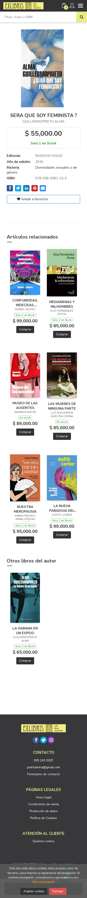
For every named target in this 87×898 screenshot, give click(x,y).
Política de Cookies (43, 818)
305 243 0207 (43, 760)
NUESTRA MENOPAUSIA (25, 509)
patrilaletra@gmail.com (43, 767)
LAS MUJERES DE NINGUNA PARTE (62, 406)
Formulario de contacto (43, 774)
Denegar (58, 891)
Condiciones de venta (43, 804)
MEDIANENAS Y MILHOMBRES (62, 304)
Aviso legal (44, 797)
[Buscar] (81, 17)
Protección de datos (43, 811)
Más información (43, 882)
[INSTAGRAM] (51, 740)
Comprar (25, 329)
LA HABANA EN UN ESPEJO (25, 630)
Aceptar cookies (33, 891)
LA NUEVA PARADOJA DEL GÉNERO (62, 508)
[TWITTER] (43, 740)
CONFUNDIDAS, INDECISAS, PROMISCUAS (25, 302)
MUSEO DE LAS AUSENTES (25, 405)
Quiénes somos (43, 841)
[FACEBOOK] (36, 740)
